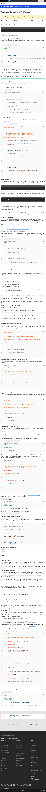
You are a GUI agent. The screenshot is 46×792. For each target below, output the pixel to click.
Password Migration (7, 217)
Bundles (2, 763)
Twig (32, 760)
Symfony (3, 0)
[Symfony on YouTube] (21, 785)
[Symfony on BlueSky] (24, 785)
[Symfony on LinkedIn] (14, 785)
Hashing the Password (8, 118)
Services (32, 765)
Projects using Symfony (20, 758)
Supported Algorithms (8, 547)
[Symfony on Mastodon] (11, 785)
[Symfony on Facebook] (17, 785)
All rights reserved (20, 738)
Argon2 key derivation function (13, 599)
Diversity (32, 752)
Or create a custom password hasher (10, 558)
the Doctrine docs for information (10, 326)
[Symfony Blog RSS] (33, 785)
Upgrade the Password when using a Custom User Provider (14, 359)
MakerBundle (6, 181)
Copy (44, 27)
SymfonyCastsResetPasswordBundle (20, 181)
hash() (15, 624)
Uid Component (18, 207)
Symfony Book (3, 760)
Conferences (33, 750)
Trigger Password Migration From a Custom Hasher (18, 229)
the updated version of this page (11, 17)
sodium (3, 553)
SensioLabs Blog (34, 762)
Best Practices (3, 765)
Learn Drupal (18, 747)
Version (44, 790)
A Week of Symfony (34, 743)
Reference (3, 762)
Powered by (33, 776)
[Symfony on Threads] (27, 785)
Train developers (34, 768)
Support (17, 768)
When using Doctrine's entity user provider (11, 305)
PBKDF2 (4, 284)
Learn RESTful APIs (19, 748)
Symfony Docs (3, 758)
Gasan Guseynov (12, 715)
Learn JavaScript (19, 745)
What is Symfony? (4, 740)
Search (23, 790)
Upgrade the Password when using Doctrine (11, 323)
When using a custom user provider (9, 307)
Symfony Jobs (18, 762)
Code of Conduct (19, 765)
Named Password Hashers (10, 427)
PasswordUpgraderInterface (28, 325)
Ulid (6, 209)
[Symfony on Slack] (5, 785)
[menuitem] (8, 742)
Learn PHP (18, 743)
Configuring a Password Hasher (11, 39)
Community (18, 751)
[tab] (3, 45)
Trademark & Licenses (5, 752)
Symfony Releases (4, 747)
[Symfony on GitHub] (2, 785)
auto (3, 549)
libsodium (5, 601)
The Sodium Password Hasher (8, 598)
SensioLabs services (34, 767)
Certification (3, 770)
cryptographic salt (11, 575)
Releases (32, 755)
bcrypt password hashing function (26, 572)
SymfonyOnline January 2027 (7, 6)
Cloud (32, 747)
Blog (32, 740)
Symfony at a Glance (5, 743)
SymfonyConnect (19, 755)
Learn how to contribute (5, 728)
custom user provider (12, 361)
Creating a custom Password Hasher (10, 616)
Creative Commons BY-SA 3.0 (28, 705)
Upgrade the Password (7, 226)
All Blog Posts (33, 742)
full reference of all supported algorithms (25, 76)
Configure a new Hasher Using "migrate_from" (12, 224)
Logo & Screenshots (4, 750)
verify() (20, 624)
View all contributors (5, 720)
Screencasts (18, 740)
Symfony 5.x (26, 16)
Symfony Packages (4, 745)
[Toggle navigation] (44, 3)
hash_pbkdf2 (15, 284)
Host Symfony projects (35, 773)
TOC (2, 790)
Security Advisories (34, 757)
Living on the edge (34, 753)
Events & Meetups (19, 756)
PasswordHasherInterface (33, 495)
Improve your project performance (37, 772)
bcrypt (3, 551)
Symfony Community (20, 753)
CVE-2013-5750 (32, 626)
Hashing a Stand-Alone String (11, 516)
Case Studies (33, 745)
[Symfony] (21, 3)
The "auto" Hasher (5, 560)
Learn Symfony (4, 756)
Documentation (8, 9)
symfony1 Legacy (4, 753)
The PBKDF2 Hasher (6, 611)
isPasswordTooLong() (14, 628)
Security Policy (3, 748)
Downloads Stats (19, 767)
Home (2, 9)
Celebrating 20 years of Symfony (10, 735)
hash (17, 286)
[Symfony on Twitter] (8, 785)
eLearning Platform (4, 768)
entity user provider (12, 325)
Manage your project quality (36, 770)
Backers (17, 763)
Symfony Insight (34, 758)
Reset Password (6, 179)
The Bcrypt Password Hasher (8, 570)
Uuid (3, 209)
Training (2, 767)
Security (14, 9)
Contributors (18, 760)
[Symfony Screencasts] (30, 785)
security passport (29, 298)
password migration (25, 70)
